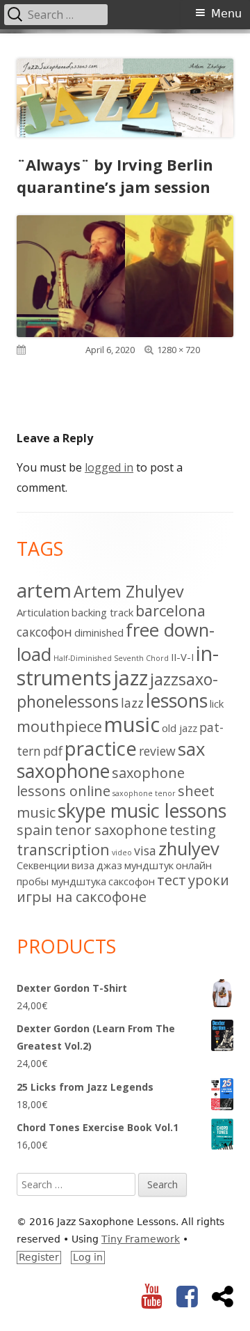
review (157, 750)
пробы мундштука (61, 881)
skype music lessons (142, 810)
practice (101, 748)
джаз (109, 865)
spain (35, 829)
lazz (132, 702)
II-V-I (182, 657)
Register (39, 1257)
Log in (88, 1257)
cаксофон (44, 631)
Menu (226, 13)
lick (217, 703)
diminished (99, 632)
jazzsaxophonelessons (117, 690)
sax (191, 749)
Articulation (43, 612)
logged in (109, 467)
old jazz (179, 728)
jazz (130, 677)
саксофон (131, 881)
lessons (177, 700)
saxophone (63, 771)
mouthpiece (59, 726)
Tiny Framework (140, 1239)
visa (145, 850)
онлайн (194, 865)
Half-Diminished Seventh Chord (111, 658)
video (122, 852)
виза (83, 865)
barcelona (170, 610)
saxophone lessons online (101, 781)
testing (192, 829)
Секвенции (43, 865)
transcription (63, 849)
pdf (52, 750)
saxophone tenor (144, 793)
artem (44, 590)
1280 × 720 (178, 349)
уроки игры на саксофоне (123, 888)
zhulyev (188, 848)
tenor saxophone (111, 829)
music (132, 724)
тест (171, 880)
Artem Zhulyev (129, 591)
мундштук (149, 865)
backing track (102, 612)
